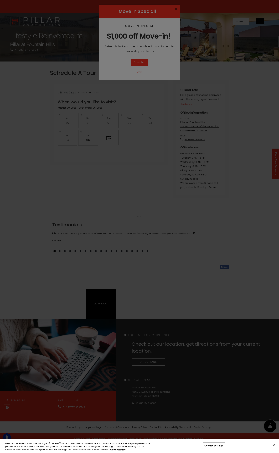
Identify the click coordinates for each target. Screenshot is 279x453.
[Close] (273, 445)
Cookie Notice (118, 449)
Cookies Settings (213, 445)
